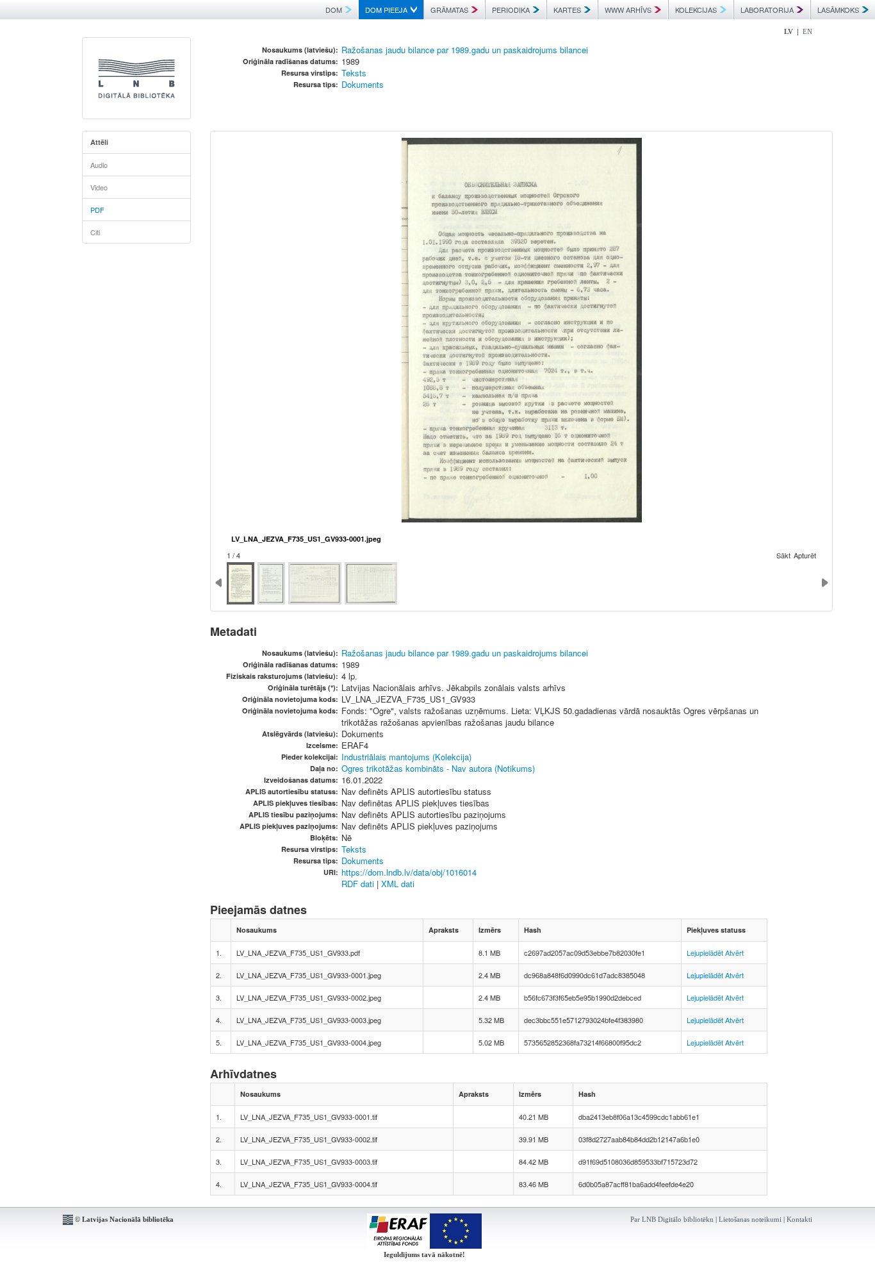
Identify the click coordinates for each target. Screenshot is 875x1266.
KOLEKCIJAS (696, 9)
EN (807, 31)
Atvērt (734, 952)
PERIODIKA (511, 9)
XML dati (397, 884)
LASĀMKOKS (838, 9)
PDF (97, 209)
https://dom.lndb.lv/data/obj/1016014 (409, 872)
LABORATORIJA (767, 9)
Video (99, 187)
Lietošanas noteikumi (750, 1219)
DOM (333, 9)
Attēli (99, 142)
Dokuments (362, 84)
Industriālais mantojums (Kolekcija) (406, 757)
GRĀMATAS (449, 9)
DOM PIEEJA (386, 9)
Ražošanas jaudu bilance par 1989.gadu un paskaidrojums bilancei (464, 50)
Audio (99, 165)
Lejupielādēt (705, 952)
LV (788, 31)
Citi (95, 232)
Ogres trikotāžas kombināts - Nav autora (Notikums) (438, 768)
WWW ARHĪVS (628, 9)
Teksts (353, 73)
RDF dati (357, 884)
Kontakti (799, 1219)
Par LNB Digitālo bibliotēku (672, 1219)
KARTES (567, 9)
